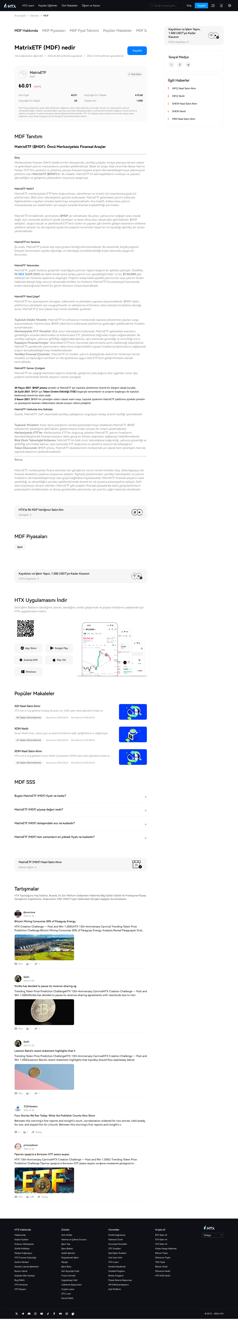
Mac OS (61, 660)
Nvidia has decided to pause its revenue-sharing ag (45, 986)
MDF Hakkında (26, 30)
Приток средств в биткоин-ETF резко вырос (41, 1154)
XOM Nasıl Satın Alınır (28, 751)
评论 (20, 964)
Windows (31, 671)
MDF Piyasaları (54, 30)
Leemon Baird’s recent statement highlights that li (44, 1050)
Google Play (61, 648)
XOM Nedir (21, 728)
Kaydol (137, 50)
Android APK (31, 660)
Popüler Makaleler (117, 30)
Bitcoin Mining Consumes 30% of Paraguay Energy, (45, 921)
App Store (30, 648)
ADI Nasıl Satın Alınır (27, 706)
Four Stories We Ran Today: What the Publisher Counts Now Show (54, 1115)
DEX (21, 274)
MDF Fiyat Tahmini (84, 30)
